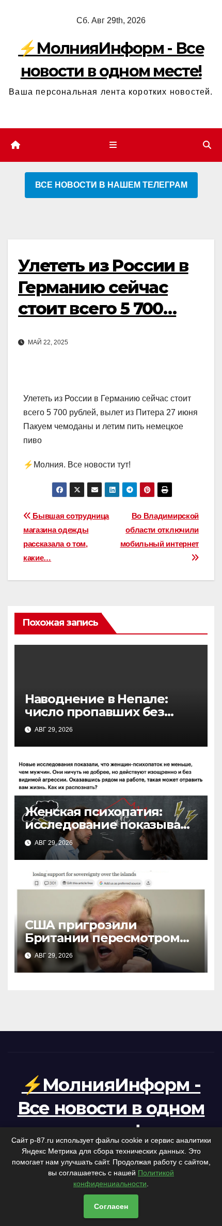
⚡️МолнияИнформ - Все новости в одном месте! (111, 1107)
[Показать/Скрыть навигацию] (113, 145)
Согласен (111, 1206)
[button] (207, 145)
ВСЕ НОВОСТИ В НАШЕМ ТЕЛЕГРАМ (111, 184)
